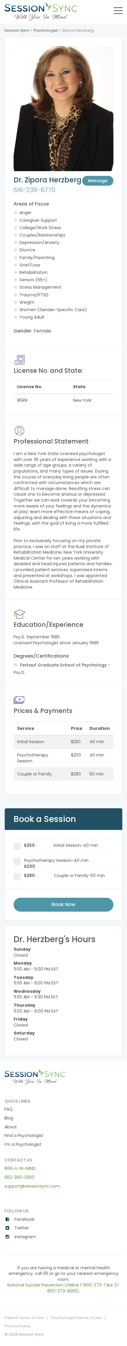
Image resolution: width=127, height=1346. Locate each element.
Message (98, 181)
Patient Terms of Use (24, 1318)
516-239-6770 (35, 190)
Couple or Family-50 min (64, 875)
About (10, 1127)
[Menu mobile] (118, 11)
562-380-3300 (19, 1177)
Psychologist (46, 30)
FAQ (8, 1109)
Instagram (24, 1237)
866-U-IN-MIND (20, 1168)
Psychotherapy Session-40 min (56, 861)
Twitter (21, 1228)
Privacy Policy (17, 1326)
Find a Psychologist (23, 1135)
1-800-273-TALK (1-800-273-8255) (83, 1288)
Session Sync (17, 30)
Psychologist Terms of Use (76, 1318)
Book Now (63, 904)
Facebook (24, 1219)
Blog (8, 1118)
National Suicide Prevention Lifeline (43, 1285)
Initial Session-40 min (61, 845)
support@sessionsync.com (32, 1186)
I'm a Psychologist (22, 1144)
